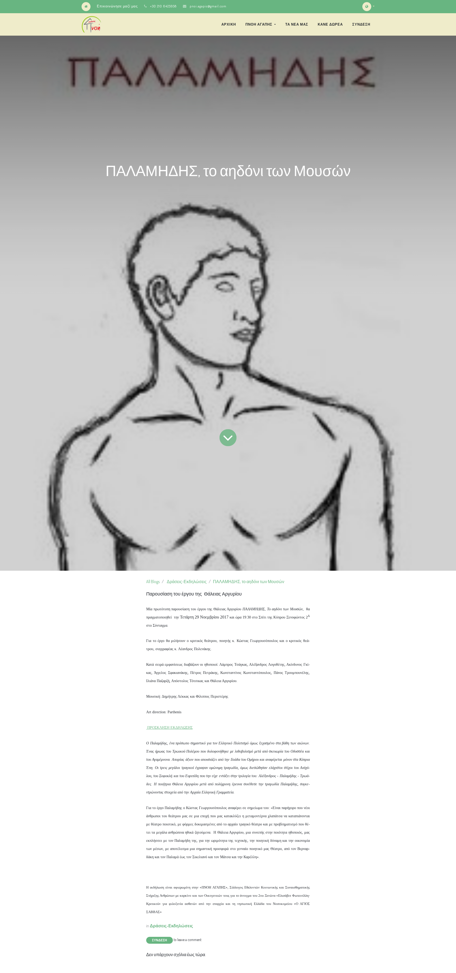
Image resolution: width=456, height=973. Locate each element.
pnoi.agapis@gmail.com (208, 6)
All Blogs (153, 581)
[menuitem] (228, 24)
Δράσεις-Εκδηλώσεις (187, 581)
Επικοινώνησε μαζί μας (117, 6)
